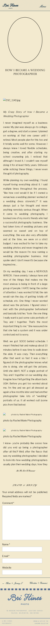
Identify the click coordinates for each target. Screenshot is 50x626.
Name (6, 544)
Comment (8, 503)
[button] (41, 5)
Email (5, 556)
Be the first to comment (25, 470)
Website (6, 567)
